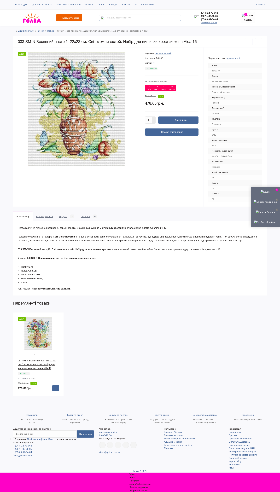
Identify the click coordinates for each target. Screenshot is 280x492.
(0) (154, 63)
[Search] (102, 18)
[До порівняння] (258, 41)
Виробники (234, 464)
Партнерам (235, 432)
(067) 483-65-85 (209, 16)
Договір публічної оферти (242, 451)
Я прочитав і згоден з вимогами (45, 439)
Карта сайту (235, 461)
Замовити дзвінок (209, 23)
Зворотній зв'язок (238, 458)
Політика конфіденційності (41, 439)
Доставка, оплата (42, 5)
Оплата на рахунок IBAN (242, 448)
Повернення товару (239, 445)
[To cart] (55, 388)
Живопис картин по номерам (179, 438)
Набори (40, 31)
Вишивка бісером (173, 432)
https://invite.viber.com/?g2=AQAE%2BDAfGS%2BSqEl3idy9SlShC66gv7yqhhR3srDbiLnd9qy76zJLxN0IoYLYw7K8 (125, 445)
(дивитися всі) (233, 58)
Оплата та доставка (239, 441)
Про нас (89, 5)
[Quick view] (58, 317)
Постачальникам (144, 5)
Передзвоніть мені (22, 455)
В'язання (168, 448)
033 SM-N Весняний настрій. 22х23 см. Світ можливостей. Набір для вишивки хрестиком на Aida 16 (37, 364)
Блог (101, 5)
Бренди (113, 5)
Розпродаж (21, 5)
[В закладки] (249, 41)
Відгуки (126, 5)
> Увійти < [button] (260, 5)
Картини (50, 31)
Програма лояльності (69, 5)
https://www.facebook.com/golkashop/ (102, 445)
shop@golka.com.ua (109, 452)
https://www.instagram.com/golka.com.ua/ (110, 445)
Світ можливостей (163, 53)
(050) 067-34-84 (209, 19)
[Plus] (154, 118)
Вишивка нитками (26, 31)
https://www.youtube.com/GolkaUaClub (118, 445)
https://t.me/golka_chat (133, 445)
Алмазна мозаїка (173, 441)
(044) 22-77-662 (209, 13)
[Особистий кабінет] (265, 222)
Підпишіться (85, 434)
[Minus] (154, 122)
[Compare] (58, 329)
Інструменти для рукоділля (178, 445)
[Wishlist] (58, 323)
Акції (231, 467)
